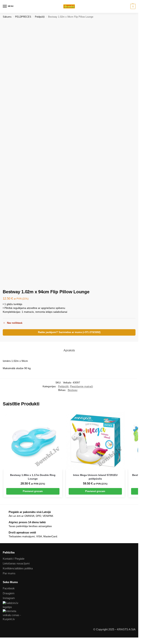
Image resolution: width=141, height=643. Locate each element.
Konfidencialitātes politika (18, 568)
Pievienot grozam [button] (33, 491)
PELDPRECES (23, 16)
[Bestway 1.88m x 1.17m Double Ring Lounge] (32, 440)
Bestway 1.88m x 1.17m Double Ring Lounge (32, 477)
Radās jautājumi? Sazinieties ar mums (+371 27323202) (69, 332)
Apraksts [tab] (69, 350)
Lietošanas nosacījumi (16, 563)
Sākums (7, 16)
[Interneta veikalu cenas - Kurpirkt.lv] (69, 615)
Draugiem (9, 593)
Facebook (9, 588)
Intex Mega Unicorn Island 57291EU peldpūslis (95, 477)
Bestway (72, 390)
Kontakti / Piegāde (13, 558)
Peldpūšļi (40, 16)
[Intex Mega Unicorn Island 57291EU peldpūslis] (95, 440)
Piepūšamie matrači (81, 386)
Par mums (9, 573)
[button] (132, 6)
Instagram (9, 598)
